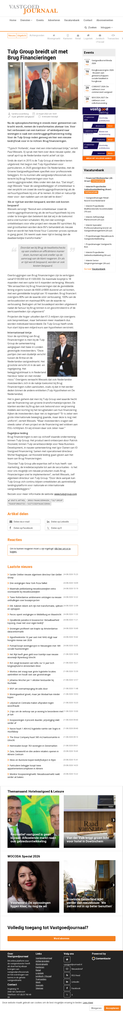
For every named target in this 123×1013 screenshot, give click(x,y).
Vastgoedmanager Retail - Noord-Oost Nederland (97, 199)
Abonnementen (104, 20)
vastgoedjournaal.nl (73, 964)
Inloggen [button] (106, 27)
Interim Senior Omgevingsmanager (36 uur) (97, 262)
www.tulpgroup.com (65, 494)
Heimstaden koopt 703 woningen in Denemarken (33, 745)
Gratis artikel (17, 500)
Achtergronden (42, 961)
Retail (38, 970)
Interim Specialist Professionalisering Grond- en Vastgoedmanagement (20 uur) (98, 228)
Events (40, 20)
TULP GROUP (57, 500)
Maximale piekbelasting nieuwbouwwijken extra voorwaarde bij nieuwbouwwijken (32, 590)
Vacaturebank (71, 20)
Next (113, 820)
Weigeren (96, 1008)
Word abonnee (61, 938)
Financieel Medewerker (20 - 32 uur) (98, 179)
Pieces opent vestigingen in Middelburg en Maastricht (35, 614)
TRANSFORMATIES (16, 504)
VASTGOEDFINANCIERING (38, 504)
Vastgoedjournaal (44, 958)
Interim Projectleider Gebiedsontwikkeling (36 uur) (97, 253)
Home (13, 20)
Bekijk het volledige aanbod (99, 158)
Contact (88, 20)
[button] (26, 20)
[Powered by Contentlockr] (101, 958)
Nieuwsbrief (77, 969)
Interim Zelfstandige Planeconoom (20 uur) (94, 218)
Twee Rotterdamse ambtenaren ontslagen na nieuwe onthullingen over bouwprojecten (35, 599)
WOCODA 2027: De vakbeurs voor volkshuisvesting (100, 100)
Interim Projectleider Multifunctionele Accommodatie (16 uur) (98, 209)
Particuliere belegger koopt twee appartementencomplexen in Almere (25, 767)
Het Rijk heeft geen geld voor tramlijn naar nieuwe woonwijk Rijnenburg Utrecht (33, 656)
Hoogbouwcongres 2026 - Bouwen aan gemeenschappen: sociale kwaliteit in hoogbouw (103, 76)
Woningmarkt (42, 964)
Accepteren (112, 1008)
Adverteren (54, 20)
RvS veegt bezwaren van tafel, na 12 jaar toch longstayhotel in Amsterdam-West (31, 664)
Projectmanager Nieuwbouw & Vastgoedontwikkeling (99, 237)
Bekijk (110, 126)
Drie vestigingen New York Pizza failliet (28, 583)
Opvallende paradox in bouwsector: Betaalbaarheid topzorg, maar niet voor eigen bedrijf (33, 621)
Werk (38, 982)
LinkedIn (75, 981)
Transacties (41, 979)
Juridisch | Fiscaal (43, 976)
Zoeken (92, 27)
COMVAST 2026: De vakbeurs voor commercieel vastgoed (102, 89)
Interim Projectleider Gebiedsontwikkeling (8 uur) (97, 189)
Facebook (76, 988)
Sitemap (39, 988)
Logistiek (40, 973)
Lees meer (88, 1002)
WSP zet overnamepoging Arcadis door (29, 688)
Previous (10, 820)
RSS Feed (76, 975)
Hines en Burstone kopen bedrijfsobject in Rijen (33, 759)
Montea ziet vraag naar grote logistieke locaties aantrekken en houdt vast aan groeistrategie (32, 673)
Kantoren (40, 967)
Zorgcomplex (104, 145)
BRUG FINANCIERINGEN (38, 500)
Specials (39, 985)
